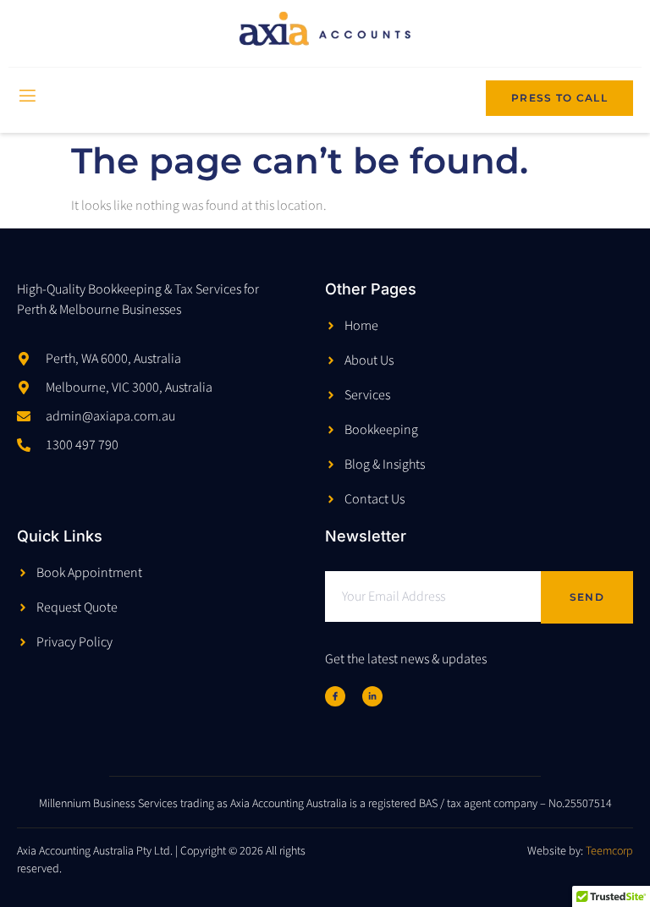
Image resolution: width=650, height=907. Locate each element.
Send (587, 597)
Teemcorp (609, 851)
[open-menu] (26, 97)
